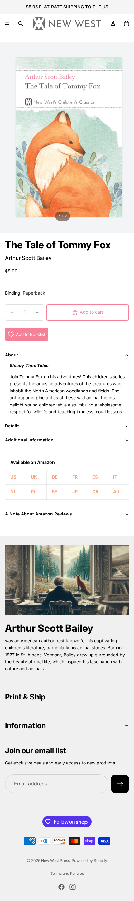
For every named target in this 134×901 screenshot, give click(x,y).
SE (54, 491)
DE (55, 477)
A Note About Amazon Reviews (38, 513)
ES (95, 477)
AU (116, 491)
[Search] (20, 23)
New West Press (55, 860)
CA (95, 491)
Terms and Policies (67, 873)
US (13, 477)
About (11, 354)
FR (75, 477)
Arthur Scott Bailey (28, 258)
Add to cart (91, 312)
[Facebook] (61, 887)
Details (12, 425)
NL (13, 491)
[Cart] (126, 23)
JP (75, 491)
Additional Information (29, 439)
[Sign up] (120, 784)
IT (115, 477)
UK (34, 477)
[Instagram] (72, 887)
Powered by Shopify (89, 860)
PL (33, 491)
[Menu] (7, 23)
